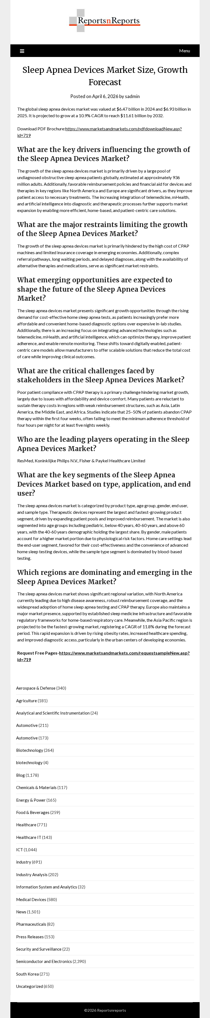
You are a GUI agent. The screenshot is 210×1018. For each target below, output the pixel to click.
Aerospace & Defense (36, 688)
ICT (19, 849)
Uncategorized (29, 986)
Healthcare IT (28, 837)
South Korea (27, 973)
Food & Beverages (32, 812)
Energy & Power (31, 800)
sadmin (132, 96)
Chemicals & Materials (36, 787)
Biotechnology (29, 750)
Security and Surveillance (39, 949)
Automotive (27, 725)
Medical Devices (31, 899)
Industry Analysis (32, 874)
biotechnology (29, 762)
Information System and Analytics (46, 886)
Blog (20, 775)
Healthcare (26, 824)
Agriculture (26, 700)
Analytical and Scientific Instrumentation (53, 712)
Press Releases (30, 936)
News (21, 911)
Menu (184, 50)
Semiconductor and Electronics (44, 961)
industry (23, 861)
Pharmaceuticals (31, 924)
